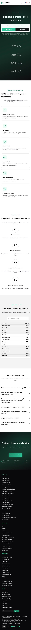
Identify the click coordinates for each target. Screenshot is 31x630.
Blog (3, 526)
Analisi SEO (5, 550)
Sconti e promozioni (7, 533)
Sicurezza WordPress (7, 548)
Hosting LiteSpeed (6, 482)
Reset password (6, 594)
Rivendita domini (6, 513)
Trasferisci (8, 29)
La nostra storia (6, 566)
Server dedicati (6, 508)
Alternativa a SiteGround (8, 537)
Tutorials (4, 528)
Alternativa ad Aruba (7, 539)
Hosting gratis (5, 478)
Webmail (4, 601)
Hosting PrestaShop (7, 500)
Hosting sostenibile (6, 574)
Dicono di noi (5, 559)
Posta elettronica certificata (9, 517)
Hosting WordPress (7, 491)
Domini (4, 511)
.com (27, 323)
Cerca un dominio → (15, 455)
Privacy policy (16, 619)
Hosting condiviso (6, 480)
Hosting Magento (6, 498)
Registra (22, 29)
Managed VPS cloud (7, 506)
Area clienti (5, 592)
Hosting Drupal (5, 502)
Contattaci (4, 605)
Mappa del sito (6, 535)
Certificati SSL (5, 519)
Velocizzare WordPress (7, 544)
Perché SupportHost (7, 557)
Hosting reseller (6, 487)
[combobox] (24, 26)
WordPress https (6, 546)
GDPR (3, 576)
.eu (27, 346)
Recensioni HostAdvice (7, 583)
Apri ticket (4, 603)
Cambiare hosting (6, 599)
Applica (16, 611)
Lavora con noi (5, 563)
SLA (3, 619)
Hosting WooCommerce (8, 493)
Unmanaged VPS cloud (7, 504)
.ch (27, 358)
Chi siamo (4, 561)
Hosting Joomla (6, 495)
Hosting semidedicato (7, 484)
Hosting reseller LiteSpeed (8, 489)
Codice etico (5, 568)
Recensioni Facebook (7, 585)
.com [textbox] (21, 26)
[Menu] (22, 2)
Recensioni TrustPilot (7, 581)
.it (27, 335)
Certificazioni (5, 572)
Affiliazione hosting (6, 596)
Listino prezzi (5, 579)
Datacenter (5, 570)
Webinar (4, 530)
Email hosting (5, 515)
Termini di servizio (8, 619)
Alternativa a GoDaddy (7, 541)
